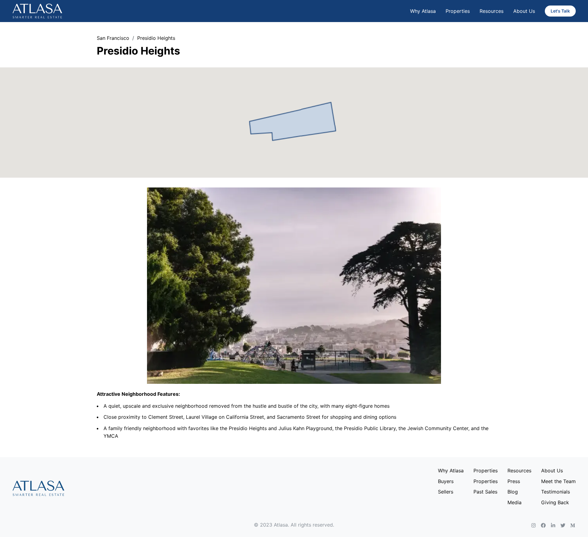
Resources (491, 11)
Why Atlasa (423, 11)
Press (513, 481)
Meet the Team (558, 481)
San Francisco (113, 38)
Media (514, 502)
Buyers (446, 481)
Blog (512, 492)
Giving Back (555, 502)
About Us (524, 11)
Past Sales (485, 492)
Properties (458, 11)
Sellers (445, 492)
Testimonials (555, 492)
